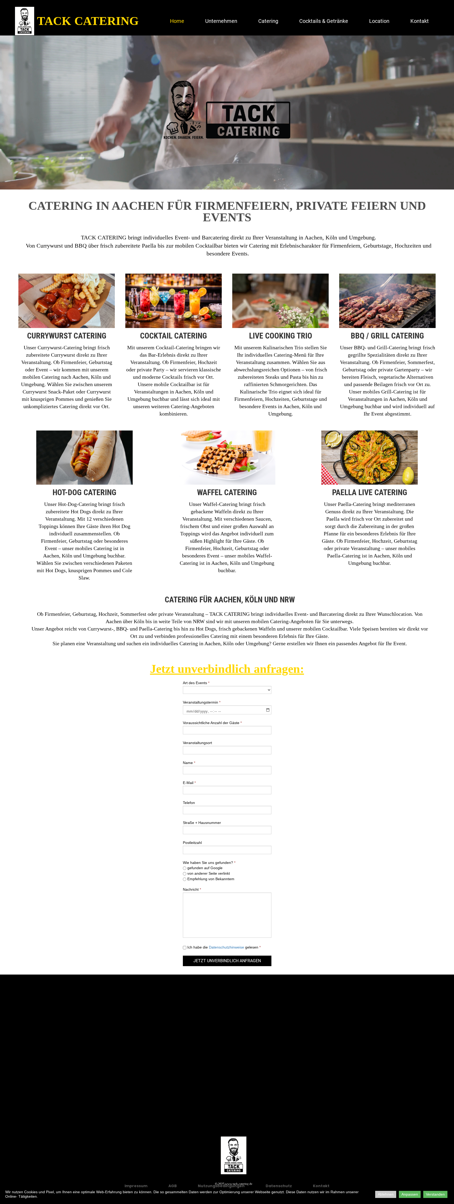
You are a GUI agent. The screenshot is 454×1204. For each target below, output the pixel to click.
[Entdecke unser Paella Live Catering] (369, 507)
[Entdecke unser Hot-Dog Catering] (84, 507)
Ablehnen (386, 1194)
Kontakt (419, 21)
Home (177, 21)
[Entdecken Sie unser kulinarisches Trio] (280, 346)
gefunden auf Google (204, 868)
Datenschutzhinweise (227, 947)
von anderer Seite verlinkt (208, 873)
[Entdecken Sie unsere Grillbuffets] (387, 346)
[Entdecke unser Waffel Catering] (227, 507)
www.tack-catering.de (238, 1184)
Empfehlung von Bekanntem (210, 879)
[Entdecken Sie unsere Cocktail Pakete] (173, 346)
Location (379, 21)
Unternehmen (221, 21)
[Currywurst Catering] (66, 346)
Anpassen (409, 1194)
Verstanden (435, 1194)
